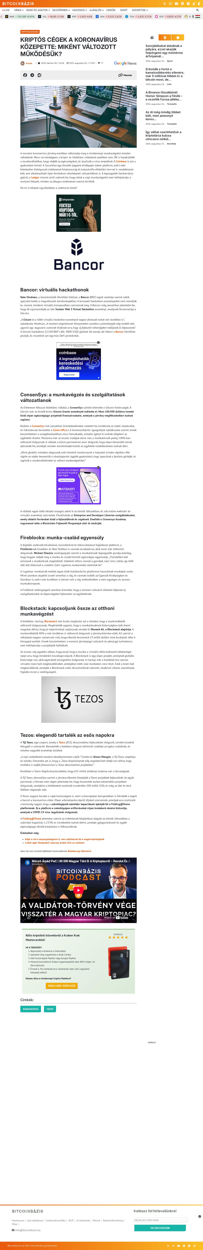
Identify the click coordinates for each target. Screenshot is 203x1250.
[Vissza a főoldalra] (18, 3)
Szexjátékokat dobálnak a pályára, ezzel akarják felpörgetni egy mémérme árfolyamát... (164, 51)
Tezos (62, 742)
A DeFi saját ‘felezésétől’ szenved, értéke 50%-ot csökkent (54, 842)
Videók (110, 10)
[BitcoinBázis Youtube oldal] (176, 4)
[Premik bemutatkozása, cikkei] (22, 63)
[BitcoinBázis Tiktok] (194, 4)
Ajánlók (95, 10)
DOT (157, 16)
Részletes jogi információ (79, 851)
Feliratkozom (160, 1227)
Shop (123, 10)
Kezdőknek (60, 10)
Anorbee (171, 143)
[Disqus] (101, 1082)
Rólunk (96, 1220)
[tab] (152, 37)
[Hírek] (125, 63)
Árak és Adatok (37, 10)
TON (128, 16)
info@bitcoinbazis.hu (28, 1230)
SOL (40, 16)
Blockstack (50, 621)
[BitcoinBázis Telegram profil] (188, 4)
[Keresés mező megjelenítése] (197, 10)
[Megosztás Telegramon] (32, 75)
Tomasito (172, 104)
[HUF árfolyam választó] (197, 16)
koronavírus (30, 1009)
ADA (98, 16)
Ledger (35, 177)
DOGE (188, 16)
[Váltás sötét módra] (199, 3)
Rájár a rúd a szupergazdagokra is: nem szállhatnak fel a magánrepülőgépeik (64, 839)
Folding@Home (32, 818)
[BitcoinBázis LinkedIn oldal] (182, 4)
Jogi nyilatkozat (35, 1220)
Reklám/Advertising (113, 1220)
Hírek (17, 10)
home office (60, 430)
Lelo (169, 84)
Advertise (139, 10)
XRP (69, 16)
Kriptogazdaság (30, 32)
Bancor (119, 331)
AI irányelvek (83, 1220)
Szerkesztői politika (56, 1220)
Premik (29, 63)
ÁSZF (71, 1220)
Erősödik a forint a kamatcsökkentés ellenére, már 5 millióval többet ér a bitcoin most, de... (165, 74)
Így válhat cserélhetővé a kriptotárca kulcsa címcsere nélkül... (163, 135)
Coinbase (121, 161)
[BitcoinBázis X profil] (164, 4)
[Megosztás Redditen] (39, 75)
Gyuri (170, 61)
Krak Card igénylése (61, 985)
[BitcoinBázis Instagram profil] (170, 4)
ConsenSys (38, 426)
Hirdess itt (152, 1042)
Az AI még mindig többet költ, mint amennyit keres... (163, 115)
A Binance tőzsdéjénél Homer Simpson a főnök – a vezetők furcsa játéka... (164, 96)
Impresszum (18, 1220)
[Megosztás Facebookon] (25, 75)
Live (7, 10)
